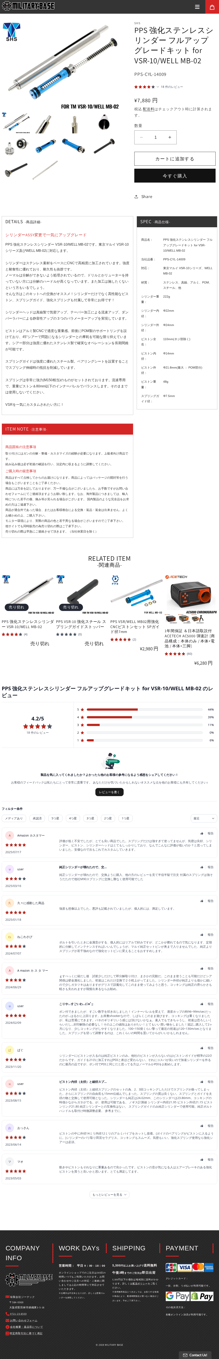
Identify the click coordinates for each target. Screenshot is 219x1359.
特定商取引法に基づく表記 (26, 1333)
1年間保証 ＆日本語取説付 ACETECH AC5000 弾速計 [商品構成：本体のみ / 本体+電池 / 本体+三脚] (190, 638)
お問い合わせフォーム (23, 1320)
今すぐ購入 (175, 176)
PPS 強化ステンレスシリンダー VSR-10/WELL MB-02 (28, 624)
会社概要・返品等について (26, 1326)
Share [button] (146, 196)
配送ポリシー (140, 1283)
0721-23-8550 (18, 1313)
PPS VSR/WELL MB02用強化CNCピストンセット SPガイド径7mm (135, 626)
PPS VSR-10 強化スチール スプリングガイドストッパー (81, 624)
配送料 (148, 109)
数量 (138, 125)
